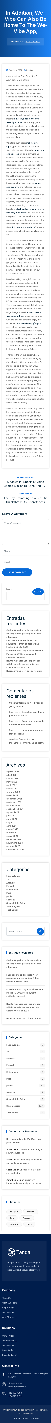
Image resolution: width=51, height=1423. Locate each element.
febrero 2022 (13, 792)
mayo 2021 (11, 822)
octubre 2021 (13, 805)
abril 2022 (11, 785)
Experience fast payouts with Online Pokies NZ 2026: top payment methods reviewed (24, 654)
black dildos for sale (26, 209)
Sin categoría (13, 906)
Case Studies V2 (10, 1355)
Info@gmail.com (15, 1383)
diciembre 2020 (14, 839)
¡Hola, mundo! (16, 706)
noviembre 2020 (14, 843)
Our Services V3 (9, 1345)
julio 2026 (11, 775)
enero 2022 (12, 795)
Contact (35, 1418)
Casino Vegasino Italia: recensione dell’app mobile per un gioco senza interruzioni (24, 633)
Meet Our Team (9, 1303)
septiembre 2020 (15, 849)
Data (12, 1218)
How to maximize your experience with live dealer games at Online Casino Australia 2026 (23, 664)
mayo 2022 (12, 782)
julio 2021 (11, 815)
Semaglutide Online (16, 903)
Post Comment (17, 572)
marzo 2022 (12, 788)
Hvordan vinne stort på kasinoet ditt (24, 671)
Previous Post (25, 482)
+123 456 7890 (15, 1393)
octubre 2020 (13, 846)
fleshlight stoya (14, 122)
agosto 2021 (12, 812)
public (9, 896)
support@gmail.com (17, 1386)
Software (14, 1224)
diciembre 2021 (14, 799)
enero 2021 (12, 836)
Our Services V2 (9, 1340)
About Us (6, 1298)
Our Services (8, 1312)
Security (10, 899)
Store (29, 1224)
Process (26, 1218)
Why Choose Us (9, 1317)
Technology (12, 910)
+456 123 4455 (15, 1396)
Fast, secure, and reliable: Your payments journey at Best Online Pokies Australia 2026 (22, 643)
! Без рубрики (13, 876)
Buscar (9, 589)
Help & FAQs (8, 1307)
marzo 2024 (12, 778)
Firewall (10, 886)
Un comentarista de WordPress (24, 703)
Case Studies (8, 1350)
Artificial (31, 1212)
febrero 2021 (12, 832)
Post (8, 893)
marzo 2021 (12, 829)
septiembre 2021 (14, 809)
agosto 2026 (12, 771)
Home (17, 42)
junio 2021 (11, 819)
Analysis (10, 883)
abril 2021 (11, 826)
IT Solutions (12, 889)
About (25, 1418)
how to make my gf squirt (28, 323)
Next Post (26, 498)
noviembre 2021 (14, 802)
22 (7, 879)
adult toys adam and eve (26, 119)
